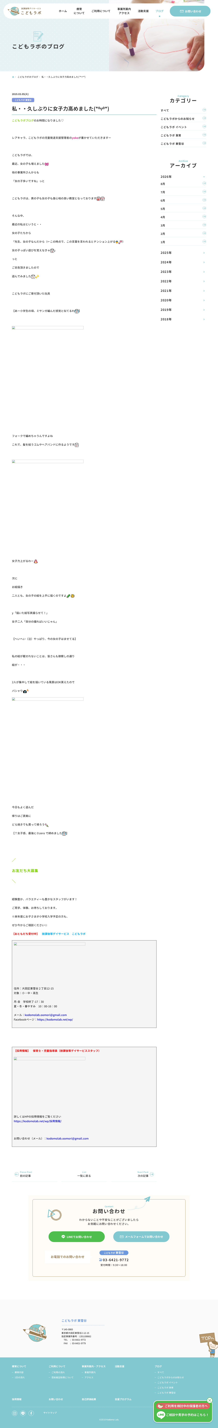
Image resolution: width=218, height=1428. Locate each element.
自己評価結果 (89, 1399)
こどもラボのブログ (28, 76)
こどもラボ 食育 (171, 135)
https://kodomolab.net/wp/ (55, 1019)
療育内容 (19, 1372)
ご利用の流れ (58, 1372)
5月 (163, 209)
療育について (79, 11)
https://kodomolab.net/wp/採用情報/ (37, 1121)
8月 (163, 184)
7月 (163, 192)
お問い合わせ (193, 11)
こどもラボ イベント (174, 127)
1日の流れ (20, 1377)
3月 (163, 225)
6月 (163, 200)
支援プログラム (123, 1399)
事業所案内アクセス (124, 11)
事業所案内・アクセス (94, 1366)
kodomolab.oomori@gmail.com (46, 1015)
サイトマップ (50, 1412)
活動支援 (143, 11)
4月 (163, 217)
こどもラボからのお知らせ (178, 119)
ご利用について (101, 11)
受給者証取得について (62, 1377)
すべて (165, 110)
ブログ (159, 11)
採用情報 (16, 1399)
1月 (163, 242)
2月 (163, 234)
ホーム (63, 11)
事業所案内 (90, 1372)
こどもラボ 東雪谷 (23, 100)
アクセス (88, 1377)
